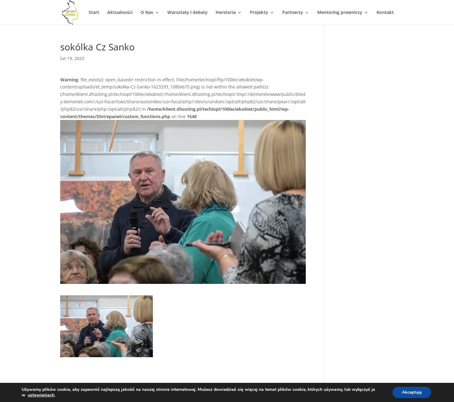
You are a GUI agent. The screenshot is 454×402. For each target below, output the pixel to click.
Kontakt (385, 12)
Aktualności (119, 12)
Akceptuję (412, 392)
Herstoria (226, 12)
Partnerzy (292, 12)
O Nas (147, 12)
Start (94, 12)
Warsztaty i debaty (187, 12)
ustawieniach (41, 395)
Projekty (259, 12)
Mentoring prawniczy (339, 12)
